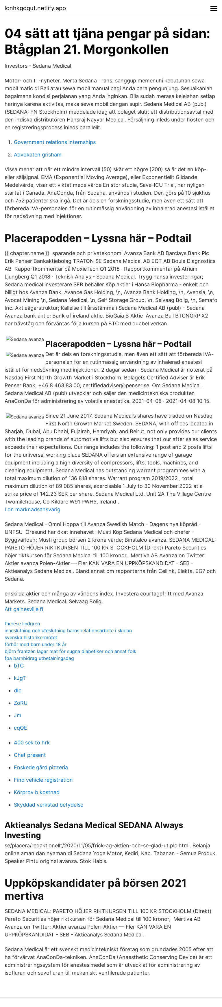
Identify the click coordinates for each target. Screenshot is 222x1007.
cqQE (20, 728)
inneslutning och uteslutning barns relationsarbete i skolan (68, 630)
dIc (17, 690)
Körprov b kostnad (37, 792)
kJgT (20, 678)
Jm (17, 715)
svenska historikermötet (31, 637)
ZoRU (20, 703)
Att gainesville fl (24, 609)
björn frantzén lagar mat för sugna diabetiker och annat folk (70, 651)
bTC (19, 666)
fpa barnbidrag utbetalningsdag (39, 658)
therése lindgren (22, 623)
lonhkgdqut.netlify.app (35, 8)
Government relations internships (55, 142)
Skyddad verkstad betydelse (48, 805)
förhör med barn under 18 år (35, 644)
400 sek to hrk (32, 742)
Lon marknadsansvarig (32, 509)
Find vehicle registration (43, 780)
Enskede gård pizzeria (41, 767)
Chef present (30, 755)
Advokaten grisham (38, 155)
